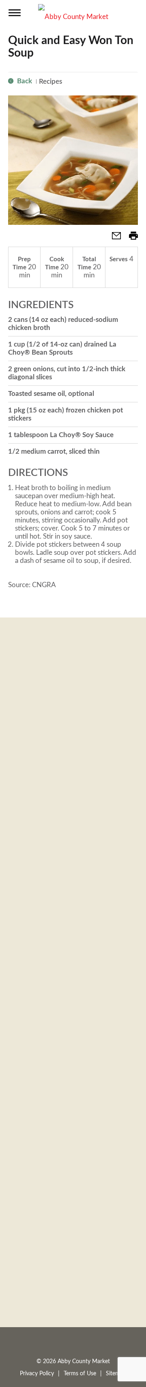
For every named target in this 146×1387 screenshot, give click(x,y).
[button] (113, 238)
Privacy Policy (37, 1373)
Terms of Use (80, 1373)
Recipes (50, 81)
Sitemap (116, 1373)
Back (23, 81)
